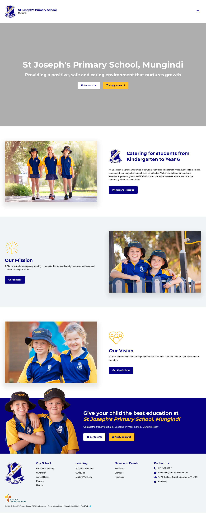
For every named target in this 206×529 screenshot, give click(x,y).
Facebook (119, 477)
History (39, 485)
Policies (40, 481)
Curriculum (80, 473)
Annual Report (42, 477)
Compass (119, 473)
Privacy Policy (69, 506)
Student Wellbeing (83, 477)
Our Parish (41, 473)
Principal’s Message (45, 468)
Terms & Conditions (55, 506)
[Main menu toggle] (198, 11)
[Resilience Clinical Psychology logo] (15, 473)
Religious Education (84, 468)
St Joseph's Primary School (37, 10)
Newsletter (120, 468)
